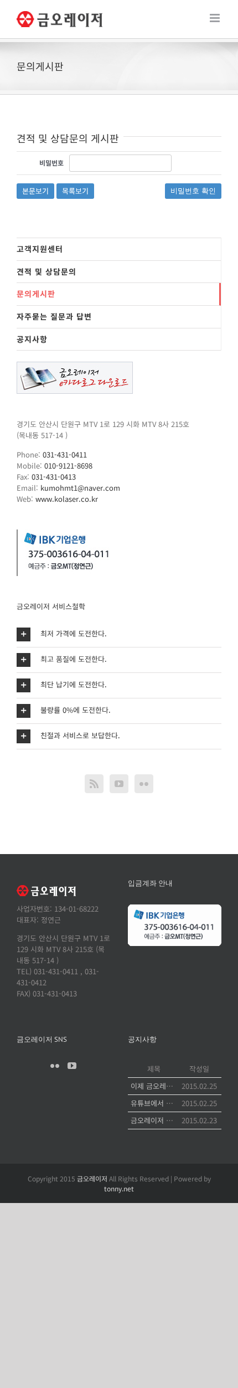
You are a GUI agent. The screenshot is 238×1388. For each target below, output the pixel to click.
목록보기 (75, 191)
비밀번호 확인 (193, 191)
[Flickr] (143, 783)
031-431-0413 (54, 476)
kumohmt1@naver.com (80, 487)
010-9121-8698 (68, 465)
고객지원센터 (40, 248)
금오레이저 (92, 1178)
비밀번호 (51, 162)
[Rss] (94, 783)
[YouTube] (119, 783)
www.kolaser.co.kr (66, 498)
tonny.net (119, 1188)
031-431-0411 (65, 454)
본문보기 (35, 191)
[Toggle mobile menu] (215, 18)
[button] (119, 634)
